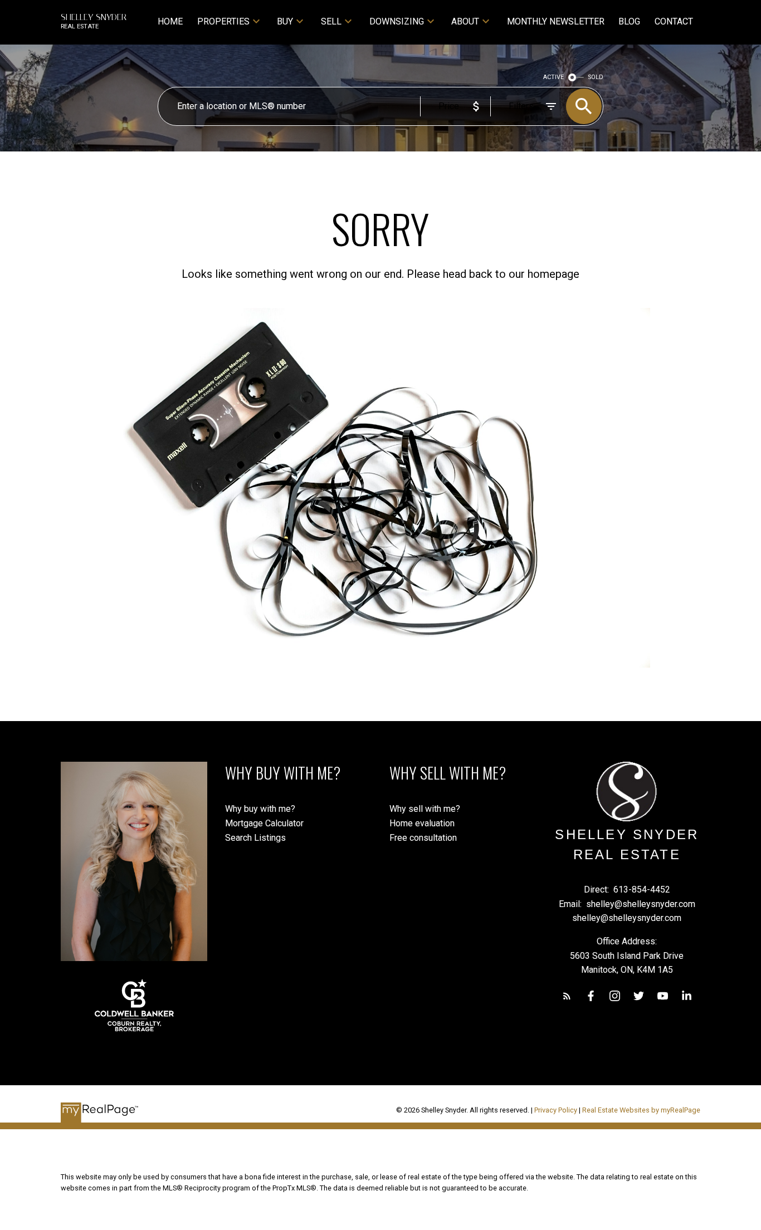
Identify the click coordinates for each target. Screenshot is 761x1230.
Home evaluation (422, 823)
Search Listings (255, 837)
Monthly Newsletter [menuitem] (555, 21)
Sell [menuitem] (331, 21)
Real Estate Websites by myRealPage (641, 1110)
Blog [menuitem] (629, 21)
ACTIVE (553, 77)
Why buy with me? (260, 808)
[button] (567, 996)
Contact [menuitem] (674, 21)
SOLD (595, 77)
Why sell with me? (424, 808)
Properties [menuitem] (223, 21)
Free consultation (423, 837)
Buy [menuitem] (285, 21)
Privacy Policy (555, 1110)
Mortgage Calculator (264, 823)
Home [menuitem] (170, 21)
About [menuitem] (465, 21)
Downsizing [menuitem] (396, 21)
